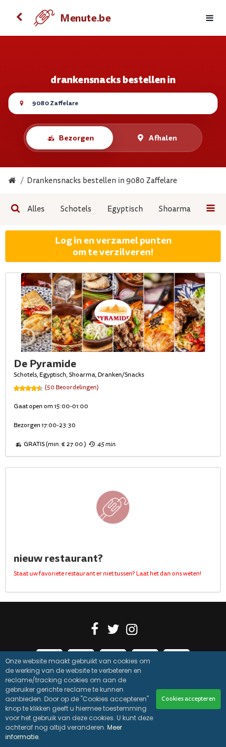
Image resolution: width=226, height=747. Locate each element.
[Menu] (210, 18)
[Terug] (18, 17)
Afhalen (163, 138)
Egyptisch (125, 209)
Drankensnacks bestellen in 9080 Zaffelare (102, 180)
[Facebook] (95, 631)
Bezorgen (76, 138)
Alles (36, 209)
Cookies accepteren (188, 698)
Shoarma (174, 209)
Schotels (75, 209)
